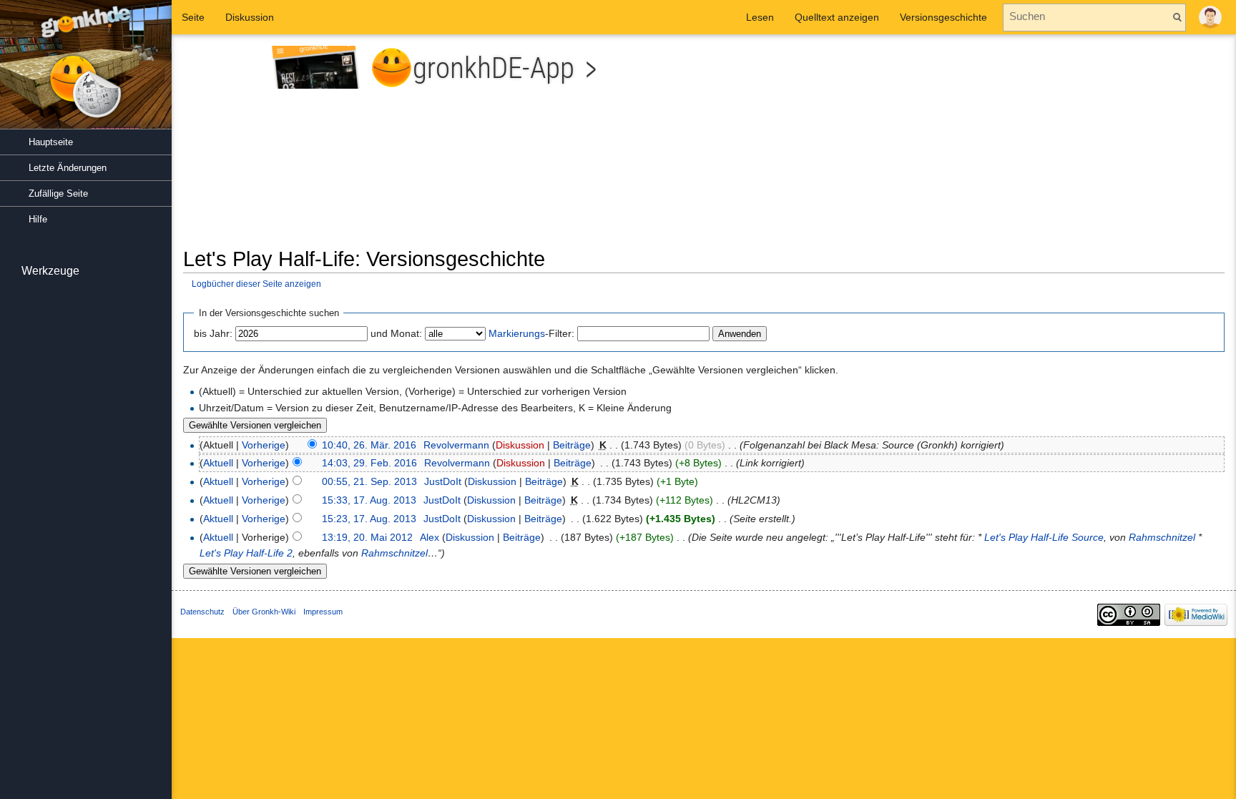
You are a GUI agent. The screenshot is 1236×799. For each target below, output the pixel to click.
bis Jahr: (213, 333)
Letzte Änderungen (68, 167)
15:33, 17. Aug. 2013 (369, 500)
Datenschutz (202, 611)
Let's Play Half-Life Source (1044, 537)
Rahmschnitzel (1162, 537)
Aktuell (218, 463)
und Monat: (396, 333)
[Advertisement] (969, 146)
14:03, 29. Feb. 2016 (369, 463)
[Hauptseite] (86, 71)
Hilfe (38, 219)
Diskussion (520, 445)
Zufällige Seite (58, 193)
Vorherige (263, 445)
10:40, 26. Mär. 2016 (369, 445)
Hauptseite (51, 142)
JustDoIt (442, 481)
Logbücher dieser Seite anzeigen (256, 283)
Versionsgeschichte (943, 17)
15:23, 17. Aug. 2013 (369, 518)
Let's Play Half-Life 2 (246, 553)
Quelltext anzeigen (837, 17)
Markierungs (517, 333)
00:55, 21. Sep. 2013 (369, 481)
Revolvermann (456, 445)
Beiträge (572, 445)
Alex (429, 537)
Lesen (760, 17)
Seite (193, 17)
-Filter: (531, 333)
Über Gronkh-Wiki (263, 611)
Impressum (323, 611)
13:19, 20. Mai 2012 (367, 537)
